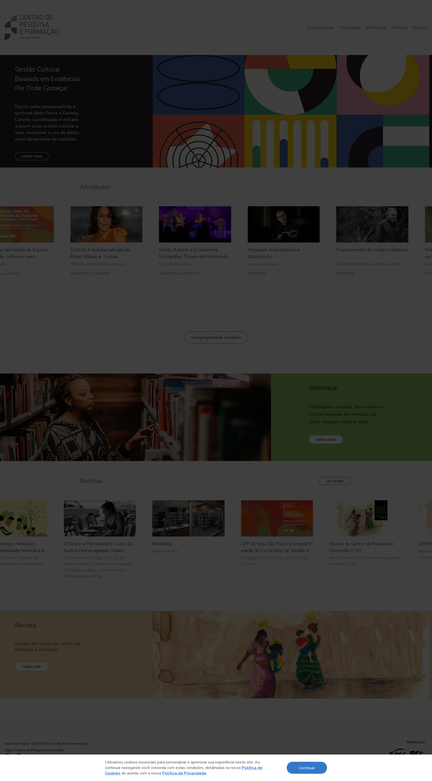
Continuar (307, 767)
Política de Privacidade (184, 773)
